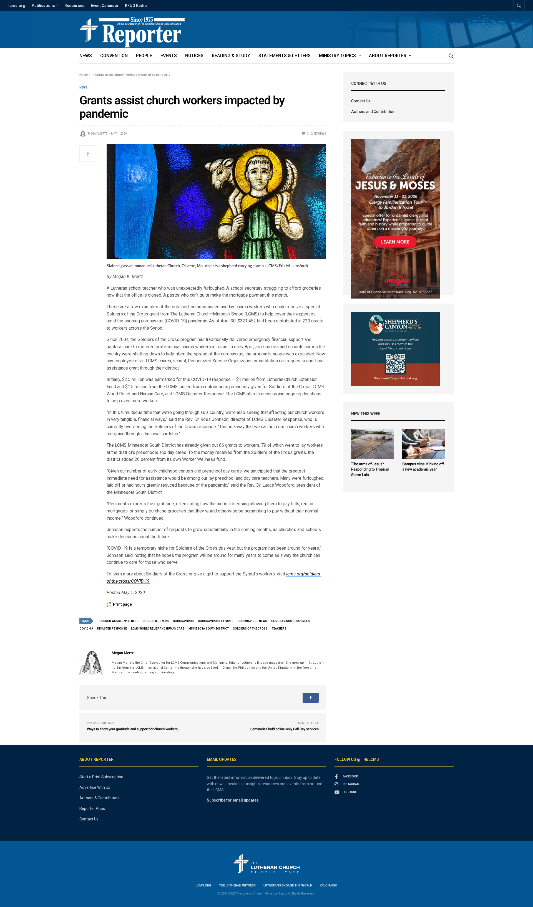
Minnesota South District (208, 628)
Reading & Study (231, 55)
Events (168, 55)
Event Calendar (105, 5)
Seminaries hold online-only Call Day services (284, 729)
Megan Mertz (98, 133)
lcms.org (16, 5)
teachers (279, 628)
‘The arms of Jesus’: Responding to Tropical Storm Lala (370, 469)
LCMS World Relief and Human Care (157, 628)
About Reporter (387, 55)
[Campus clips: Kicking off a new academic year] (423, 444)
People (144, 55)
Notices (194, 55)
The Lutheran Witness (237, 885)
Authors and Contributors (373, 111)
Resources (74, 5)
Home (83, 75)
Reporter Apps (92, 808)
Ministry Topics (337, 55)
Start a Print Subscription (101, 777)
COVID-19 (86, 628)
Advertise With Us (94, 787)
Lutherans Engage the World (287, 885)
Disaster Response (112, 628)
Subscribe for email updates (233, 800)
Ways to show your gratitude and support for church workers (132, 729)
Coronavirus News (252, 621)
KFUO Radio (136, 5)
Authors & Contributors (99, 798)
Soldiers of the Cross (250, 628)
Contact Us (360, 101)
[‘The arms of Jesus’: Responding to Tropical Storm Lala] (372, 444)
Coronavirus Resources (290, 621)
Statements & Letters (284, 55)
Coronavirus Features (215, 621)
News (85, 55)
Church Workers (156, 621)
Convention (114, 55)
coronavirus (183, 621)
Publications (43, 5)
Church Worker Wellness (119, 621)
